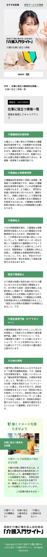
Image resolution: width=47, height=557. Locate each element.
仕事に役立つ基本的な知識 (22, 513)
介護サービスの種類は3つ (9, 513)
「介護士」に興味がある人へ (36, 513)
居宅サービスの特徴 (33, 4)
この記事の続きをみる (26, 491)
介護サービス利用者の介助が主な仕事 (23, 460)
